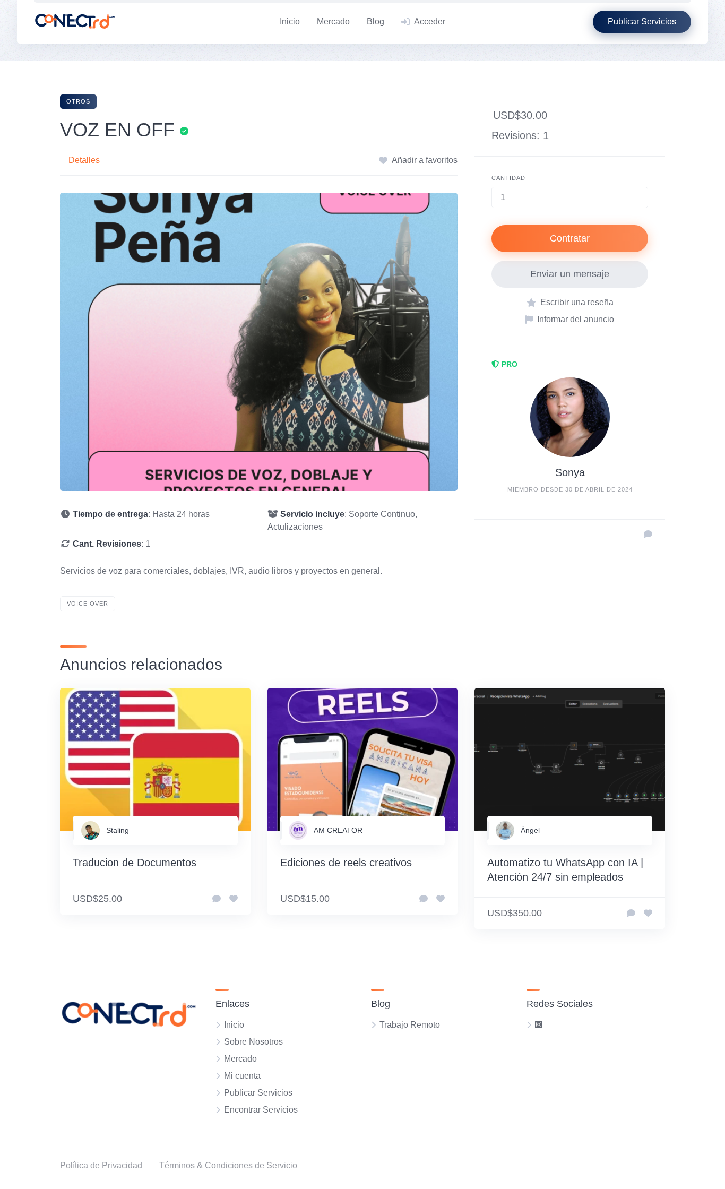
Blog (375, 21)
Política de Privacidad (101, 1165)
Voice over (87, 603)
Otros (78, 101)
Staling (117, 830)
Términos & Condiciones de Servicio (228, 1165)
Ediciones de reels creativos (346, 862)
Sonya (570, 472)
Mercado (333, 21)
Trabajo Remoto (409, 1024)
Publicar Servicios (258, 1092)
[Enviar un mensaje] (648, 534)
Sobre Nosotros (253, 1041)
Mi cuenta (242, 1075)
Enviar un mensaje (569, 274)
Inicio (290, 21)
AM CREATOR (338, 830)
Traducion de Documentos (134, 862)
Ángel (530, 830)
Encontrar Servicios (261, 1109)
